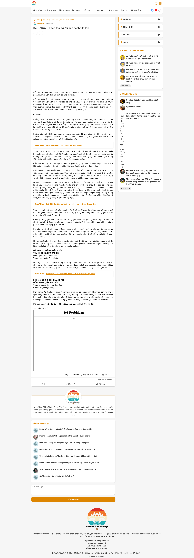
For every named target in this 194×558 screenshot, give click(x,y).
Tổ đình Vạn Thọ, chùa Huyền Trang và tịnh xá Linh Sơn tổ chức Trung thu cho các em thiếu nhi (143, 115)
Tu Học (126, 10)
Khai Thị (102, 10)
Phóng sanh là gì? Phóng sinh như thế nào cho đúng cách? (64, 436)
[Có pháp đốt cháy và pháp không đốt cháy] (122, 103)
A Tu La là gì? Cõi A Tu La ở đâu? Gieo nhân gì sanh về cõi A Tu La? (68, 469)
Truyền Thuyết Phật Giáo (46, 10)
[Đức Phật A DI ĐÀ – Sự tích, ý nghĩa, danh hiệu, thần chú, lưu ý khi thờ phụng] (122, 79)
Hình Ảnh (137, 10)
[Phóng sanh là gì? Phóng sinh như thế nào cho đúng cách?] (35, 439)
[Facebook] (152, 10)
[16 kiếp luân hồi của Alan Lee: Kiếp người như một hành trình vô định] (35, 459)
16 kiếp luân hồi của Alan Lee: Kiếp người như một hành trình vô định (69, 456)
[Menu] (160, 3)
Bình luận (72, 384)
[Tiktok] (159, 10)
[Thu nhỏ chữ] (35, 33)
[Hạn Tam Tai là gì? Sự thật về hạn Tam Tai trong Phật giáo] (35, 446)
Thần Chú (91, 10)
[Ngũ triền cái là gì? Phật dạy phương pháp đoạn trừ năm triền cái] (35, 452)
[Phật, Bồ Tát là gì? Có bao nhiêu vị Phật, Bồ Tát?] (122, 66)
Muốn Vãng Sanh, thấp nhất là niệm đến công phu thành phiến (66, 429)
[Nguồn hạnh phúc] (122, 110)
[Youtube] (156, 10)
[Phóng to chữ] (41, 33)
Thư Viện (115, 10)
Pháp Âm (78, 10)
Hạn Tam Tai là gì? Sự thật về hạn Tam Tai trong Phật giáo (64, 443)
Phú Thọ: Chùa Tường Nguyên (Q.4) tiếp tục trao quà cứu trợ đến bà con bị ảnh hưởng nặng (142, 173)
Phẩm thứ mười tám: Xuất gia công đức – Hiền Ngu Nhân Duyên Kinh (69, 463)
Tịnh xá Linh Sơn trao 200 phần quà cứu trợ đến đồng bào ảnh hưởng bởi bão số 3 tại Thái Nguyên (143, 181)
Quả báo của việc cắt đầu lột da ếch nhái (56, 476)
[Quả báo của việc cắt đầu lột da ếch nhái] (35, 479)
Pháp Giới (40, 24)
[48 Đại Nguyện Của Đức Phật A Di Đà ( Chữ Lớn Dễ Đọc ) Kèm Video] (122, 59)
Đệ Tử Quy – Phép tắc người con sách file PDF (59, 20)
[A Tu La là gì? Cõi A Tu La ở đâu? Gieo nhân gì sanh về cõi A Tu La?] (35, 472)
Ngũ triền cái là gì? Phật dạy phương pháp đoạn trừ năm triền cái (67, 449)
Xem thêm (125, 86)
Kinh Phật (66, 10)
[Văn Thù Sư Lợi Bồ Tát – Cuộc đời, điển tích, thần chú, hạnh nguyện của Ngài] (122, 73)
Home (38, 20)
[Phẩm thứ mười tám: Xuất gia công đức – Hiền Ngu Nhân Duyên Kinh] (35, 466)
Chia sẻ (102, 384)
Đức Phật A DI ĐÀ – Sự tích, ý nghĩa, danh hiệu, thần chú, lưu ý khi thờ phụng (141, 78)
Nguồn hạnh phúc (133, 107)
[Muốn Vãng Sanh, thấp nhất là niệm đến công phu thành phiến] (35, 432)
